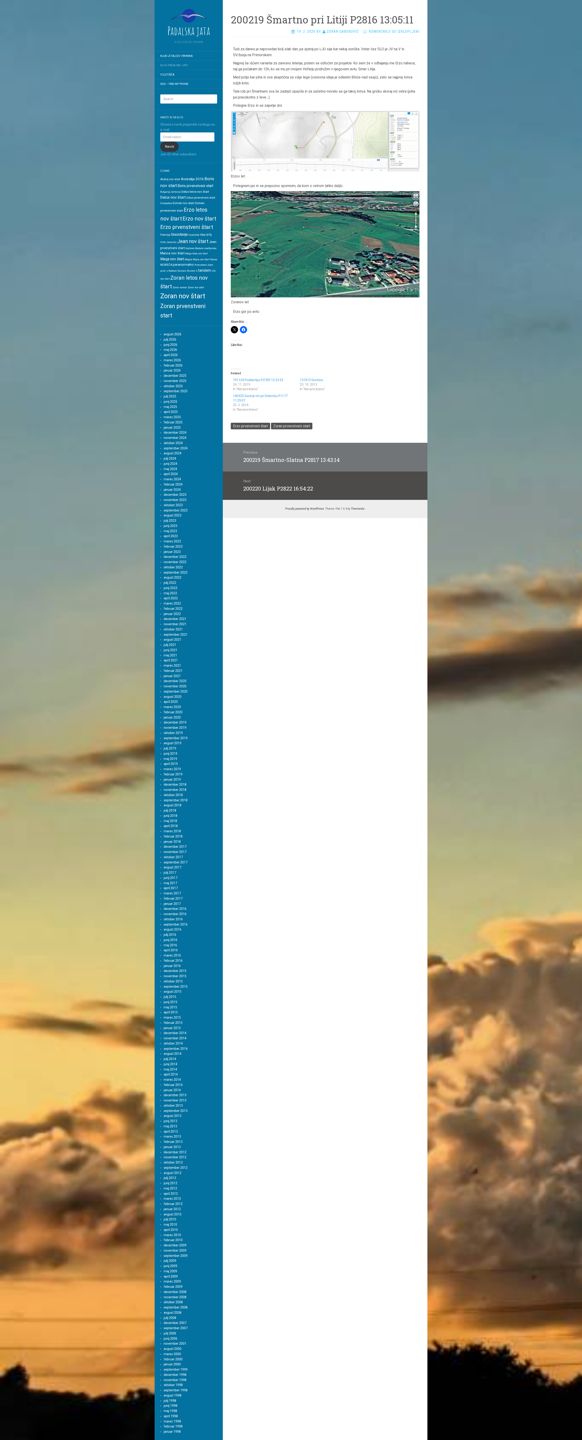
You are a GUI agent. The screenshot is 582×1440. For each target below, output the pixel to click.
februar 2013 (173, 1142)
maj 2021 (170, 655)
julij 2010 (170, 1219)
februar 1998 (173, 1426)
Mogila (188, 259)
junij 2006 (170, 1338)
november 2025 (175, 381)
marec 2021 (172, 665)
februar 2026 (173, 365)
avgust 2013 (172, 1116)
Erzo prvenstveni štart (186, 227)
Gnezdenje (179, 234)
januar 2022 (172, 614)
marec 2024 (172, 479)
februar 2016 (173, 960)
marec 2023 (172, 541)
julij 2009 (170, 1261)
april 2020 (171, 702)
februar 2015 (173, 1023)
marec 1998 (172, 1421)
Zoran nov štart (182, 296)
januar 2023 (172, 552)
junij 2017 (170, 878)
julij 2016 (170, 934)
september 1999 (176, 1369)
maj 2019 (170, 759)
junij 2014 (170, 1064)
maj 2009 (170, 1271)
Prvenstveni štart (204, 264)
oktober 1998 (173, 1385)
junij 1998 (170, 1405)
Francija (165, 234)
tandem (204, 270)
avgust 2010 (172, 1214)
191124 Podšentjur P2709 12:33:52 (258, 380)
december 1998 (175, 1375)
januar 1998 (172, 1431)
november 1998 (175, 1380)
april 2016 (171, 950)
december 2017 (175, 846)
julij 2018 (170, 810)
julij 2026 (170, 339)
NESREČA (166, 264)
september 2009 (176, 1256)
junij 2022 (170, 588)
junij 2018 (170, 815)
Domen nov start (183, 203)
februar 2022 (173, 608)
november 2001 (175, 1343)
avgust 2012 (172, 1173)
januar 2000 (172, 1364)
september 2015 (176, 986)
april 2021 (171, 660)
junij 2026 (170, 345)
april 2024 (171, 474)
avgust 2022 (172, 577)
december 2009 (175, 1245)
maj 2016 (170, 945)
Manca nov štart (172, 253)
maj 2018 (170, 821)
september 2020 (176, 691)
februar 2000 (173, 1359)
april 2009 (171, 1276)
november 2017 (175, 852)
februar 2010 (173, 1240)
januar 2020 (172, 717)
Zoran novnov (180, 287)
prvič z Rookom (168, 270)
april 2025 (171, 412)
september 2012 (176, 1167)
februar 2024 (173, 484)
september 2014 (176, 1048)
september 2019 (176, 738)
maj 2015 (170, 1007)
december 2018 (175, 784)
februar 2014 (173, 1085)
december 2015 (175, 971)
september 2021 (176, 634)
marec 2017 (172, 893)
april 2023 (171, 536)
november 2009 (175, 1250)
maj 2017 (170, 883)
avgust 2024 (172, 453)
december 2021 (175, 619)
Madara (199, 248)
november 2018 (175, 790)
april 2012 (171, 1193)
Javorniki (171, 242)
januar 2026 (172, 370)
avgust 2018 (172, 805)
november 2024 (175, 438)
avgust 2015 (172, 991)
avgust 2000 (172, 1349)
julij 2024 (170, 458)
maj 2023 (170, 531)
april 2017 (171, 888)
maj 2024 (170, 469)
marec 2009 (172, 1281)
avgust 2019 (172, 743)
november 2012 (175, 1157)
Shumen (182, 270)
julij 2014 (170, 1059)
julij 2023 (170, 520)
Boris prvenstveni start (195, 186)
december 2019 (175, 722)
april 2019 (171, 764)
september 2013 (176, 1111)
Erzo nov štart (199, 218)
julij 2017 (170, 872)
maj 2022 (170, 593)
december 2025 (175, 375)
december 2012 (175, 1152)
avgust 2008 (172, 1312)
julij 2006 (170, 1333)
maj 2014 (170, 1069)
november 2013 (175, 1100)
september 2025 (176, 391)
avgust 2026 (172, 334)
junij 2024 (170, 464)
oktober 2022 (173, 567)
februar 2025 (173, 422)
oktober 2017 (173, 857)
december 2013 (175, 1095)
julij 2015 (170, 997)
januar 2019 (172, 779)
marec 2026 (172, 360)
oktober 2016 (173, 919)
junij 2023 (170, 526)
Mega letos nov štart (196, 253)
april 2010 (171, 1230)
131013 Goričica (311, 380)
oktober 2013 (173, 1105)
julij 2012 (170, 1178)
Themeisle (357, 508)
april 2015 (171, 1012)
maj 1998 (170, 1411)
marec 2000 (172, 1354)
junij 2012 (170, 1183)
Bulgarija (165, 191)
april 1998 (171, 1416)
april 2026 (171, 355)
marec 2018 (172, 831)
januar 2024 (172, 489)
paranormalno (183, 264)
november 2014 (175, 1038)
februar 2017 (173, 898)
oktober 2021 (173, 629)
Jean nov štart (192, 241)
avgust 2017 (172, 867)
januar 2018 (172, 841)
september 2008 (176, 1307)
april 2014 (171, 1074)
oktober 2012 (173, 1162)
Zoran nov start (196, 287)
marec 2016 (172, 955)
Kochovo (190, 248)
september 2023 (176, 510)
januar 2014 (172, 1090)
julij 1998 (170, 1400)
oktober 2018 (173, 795)
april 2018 (171, 826)
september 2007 (176, 1328)
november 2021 (175, 624)
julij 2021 (170, 645)
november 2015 (175, 976)
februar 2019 (173, 774)
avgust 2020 (172, 696)
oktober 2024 (173, 443)
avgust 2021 (172, 639)
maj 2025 (170, 407)
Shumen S (192, 270)
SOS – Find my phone (174, 84)
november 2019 (175, 727)
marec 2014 (172, 1079)
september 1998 (176, 1390)
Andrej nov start (170, 179)
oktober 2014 (173, 1043)
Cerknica (176, 191)
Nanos (213, 259)
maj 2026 (170, 350)
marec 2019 (172, 769)
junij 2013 (170, 1121)
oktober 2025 (173, 386)
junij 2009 (170, 1266)
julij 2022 (170, 583)
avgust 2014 (172, 1053)
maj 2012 (170, 1188)
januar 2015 (172, 1028)
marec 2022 (172, 603)
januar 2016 (172, 966)
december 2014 (175, 1033)
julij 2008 (170, 1318)
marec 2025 (172, 417)
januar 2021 (172, 676)
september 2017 (176, 862)
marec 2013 (172, 1136)
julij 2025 (170, 396)
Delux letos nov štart (195, 191)
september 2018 (176, 800)
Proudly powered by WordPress (304, 508)
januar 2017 (172, 904)
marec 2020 (172, 707)
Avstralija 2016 (192, 179)
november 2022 (175, 562)
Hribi (163, 242)
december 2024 (175, 432)
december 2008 (175, 1292)
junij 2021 (170, 650)
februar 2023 (173, 546)
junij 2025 (170, 401)
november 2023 (175, 500)
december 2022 (175, 557)
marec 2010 (172, 1235)
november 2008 (175, 1297)
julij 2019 (170, 748)
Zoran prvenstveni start (291, 426)
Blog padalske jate (174, 65)
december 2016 (175, 909)
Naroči (169, 146)
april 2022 (171, 598)
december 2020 (175, 681)
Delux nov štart (173, 197)
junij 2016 (170, 940)
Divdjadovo (166, 203)
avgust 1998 (172, 1395)
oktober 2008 (173, 1302)
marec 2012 (172, 1198)
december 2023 (175, 494)
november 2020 (175, 686)
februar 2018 (173, 836)
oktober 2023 (173, 505)
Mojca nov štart (201, 259)
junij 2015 (170, 1002)
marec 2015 (172, 1017)
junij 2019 (170, 753)
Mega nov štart (172, 259)
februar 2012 (173, 1204)
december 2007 (175, 1323)
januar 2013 (172, 1147)
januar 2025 (172, 427)
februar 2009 (173, 1286)
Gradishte (193, 234)
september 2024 (176, 448)
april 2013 (171, 1131)
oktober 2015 (173, 981)
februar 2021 (173, 671)
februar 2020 (173, 712)
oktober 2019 (173, 733)
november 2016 (175, 914)
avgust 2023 (172, 515)
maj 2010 (170, 1224)
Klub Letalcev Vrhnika (176, 56)
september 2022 (176, 572)
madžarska (210, 248)
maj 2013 (170, 1126)
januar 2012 (172, 1209)
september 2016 (176, 924)
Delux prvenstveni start (200, 197)
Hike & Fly (206, 234)
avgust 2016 (172, 929)
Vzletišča (167, 74)
